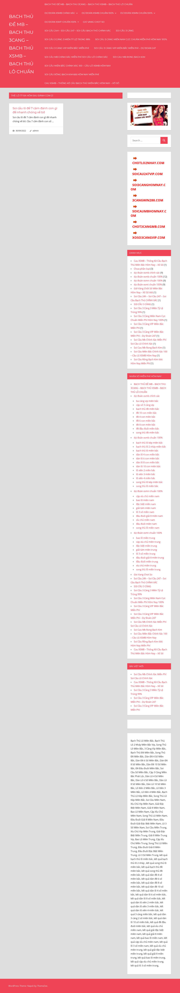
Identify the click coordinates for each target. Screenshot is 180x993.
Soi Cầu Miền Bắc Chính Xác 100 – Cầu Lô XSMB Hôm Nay (78, 65)
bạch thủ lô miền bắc (147, 450)
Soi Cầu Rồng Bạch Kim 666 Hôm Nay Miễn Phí (72, 74)
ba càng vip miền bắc (147, 401)
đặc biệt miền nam (146, 504)
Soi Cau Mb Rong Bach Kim (129, 57)
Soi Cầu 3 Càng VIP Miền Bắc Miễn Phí (67, 48)
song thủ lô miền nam (147, 527)
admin (36, 130)
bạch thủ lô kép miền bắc (149, 442)
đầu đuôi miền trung (147, 561)
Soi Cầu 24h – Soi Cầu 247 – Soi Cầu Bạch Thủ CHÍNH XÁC (78, 30)
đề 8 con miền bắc (145, 424)
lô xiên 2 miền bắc (145, 470)
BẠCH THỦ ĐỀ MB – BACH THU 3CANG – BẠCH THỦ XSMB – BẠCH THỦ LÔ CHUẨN (88, 4)
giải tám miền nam (146, 508)
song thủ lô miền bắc (147, 486)
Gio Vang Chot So (93, 22)
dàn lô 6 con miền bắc (147, 458)
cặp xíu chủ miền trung (148, 541)
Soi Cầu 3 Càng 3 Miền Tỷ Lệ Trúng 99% (67, 39)
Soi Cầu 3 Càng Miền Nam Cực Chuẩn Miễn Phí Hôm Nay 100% (131, 39)
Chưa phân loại (142, 268)
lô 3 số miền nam (145, 512)
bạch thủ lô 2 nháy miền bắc (151, 446)
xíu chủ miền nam (145, 519)
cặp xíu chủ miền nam (147, 496)
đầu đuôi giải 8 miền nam (149, 515)
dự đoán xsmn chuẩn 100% (136, 13)
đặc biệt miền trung (146, 545)
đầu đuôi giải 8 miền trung (150, 557)
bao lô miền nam (145, 500)
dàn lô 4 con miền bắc (147, 454)
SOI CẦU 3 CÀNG (125, 30)
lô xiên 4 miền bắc (145, 478)
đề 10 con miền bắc (146, 412)
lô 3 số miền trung (145, 553)
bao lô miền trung (145, 537)
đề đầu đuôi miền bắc (147, 428)
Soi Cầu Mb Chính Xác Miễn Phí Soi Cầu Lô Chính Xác (76, 57)
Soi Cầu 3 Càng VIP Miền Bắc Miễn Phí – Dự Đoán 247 (125, 48)
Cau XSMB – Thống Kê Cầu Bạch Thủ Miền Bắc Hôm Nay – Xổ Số (82, 83)
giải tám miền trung (146, 549)
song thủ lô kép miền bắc (149, 482)
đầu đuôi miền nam (146, 523)
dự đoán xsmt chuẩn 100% (60, 22)
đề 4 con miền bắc (145, 416)
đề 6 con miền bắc (145, 420)
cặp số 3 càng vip (145, 404)
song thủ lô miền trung (148, 569)
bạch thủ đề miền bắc (147, 408)
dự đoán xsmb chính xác (60, 13)
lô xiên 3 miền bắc (145, 474)
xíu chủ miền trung (146, 565)
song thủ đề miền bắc (147, 432)
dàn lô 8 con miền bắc (147, 462)
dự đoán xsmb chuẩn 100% (98, 13)
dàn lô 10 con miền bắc (148, 466)
